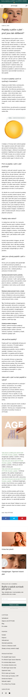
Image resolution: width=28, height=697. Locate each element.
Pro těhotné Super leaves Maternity (11, 659)
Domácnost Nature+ (7, 678)
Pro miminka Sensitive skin (9, 665)
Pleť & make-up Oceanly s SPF (10, 676)
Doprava (4, 637)
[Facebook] (2, 693)
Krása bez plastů (7, 549)
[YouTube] (9, 693)
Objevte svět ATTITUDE (8, 621)
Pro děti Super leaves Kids (9, 667)
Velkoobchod (5, 640)
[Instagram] (6, 693)
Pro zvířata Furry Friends (8, 684)
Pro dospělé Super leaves (9, 657)
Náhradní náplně (6, 681)
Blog (3, 623)
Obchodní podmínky (7, 643)
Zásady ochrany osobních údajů (10, 648)
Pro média (4, 626)
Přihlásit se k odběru (14, 604)
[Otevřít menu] (2, 5)
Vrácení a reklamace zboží (9, 645)
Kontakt (4, 635)
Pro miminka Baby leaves (8, 662)
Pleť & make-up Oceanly (8, 673)
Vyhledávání (5, 618)
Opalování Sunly (6, 670)
